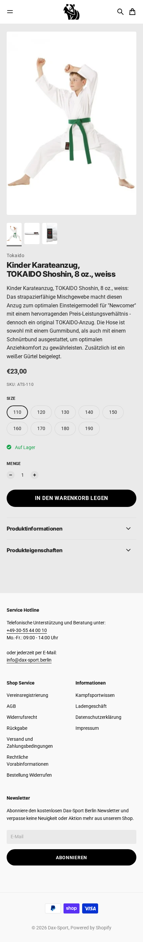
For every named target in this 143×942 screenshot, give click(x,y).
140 (89, 412)
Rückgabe (17, 728)
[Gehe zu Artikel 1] (14, 233)
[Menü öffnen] (10, 12)
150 (113, 412)
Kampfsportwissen (95, 695)
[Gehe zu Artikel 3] (49, 233)
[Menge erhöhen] (35, 475)
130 (65, 412)
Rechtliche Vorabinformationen (28, 760)
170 (41, 428)
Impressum (87, 728)
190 (89, 428)
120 (41, 412)
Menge (14, 463)
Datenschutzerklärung (98, 717)
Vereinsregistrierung (27, 695)
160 (17, 428)
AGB (11, 706)
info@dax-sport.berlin (29, 660)
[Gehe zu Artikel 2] (31, 233)
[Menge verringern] (11, 475)
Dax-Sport (58, 927)
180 (65, 428)
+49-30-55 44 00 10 (27, 630)
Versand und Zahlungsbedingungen (30, 742)
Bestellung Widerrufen (29, 775)
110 (17, 412)
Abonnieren (71, 857)
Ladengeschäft (91, 706)
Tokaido (16, 255)
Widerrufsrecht (22, 717)
